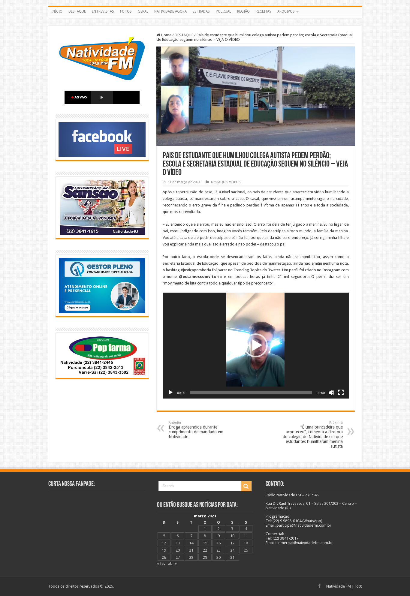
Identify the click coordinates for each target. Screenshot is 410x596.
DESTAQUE (77, 11)
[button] (256, 345)
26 (164, 557)
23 (218, 550)
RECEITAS (263, 11)
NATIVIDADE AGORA (170, 11)
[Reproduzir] (170, 393)
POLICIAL (223, 11)
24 (232, 550)
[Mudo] (331, 393)
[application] (256, 346)
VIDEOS (234, 182)
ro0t (358, 586)
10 (232, 536)
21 (191, 550)
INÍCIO (56, 11)
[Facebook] (319, 586)
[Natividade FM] (205, 17)
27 (178, 557)
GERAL (143, 11)
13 (178, 543)
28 (191, 557)
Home (165, 35)
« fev (161, 563)
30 (218, 557)
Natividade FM (338, 586)
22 (205, 550)
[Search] (246, 486)
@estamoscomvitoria (200, 276)
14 (191, 543)
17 (232, 543)
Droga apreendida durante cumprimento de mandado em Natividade (196, 430)
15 (205, 543)
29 (205, 557)
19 (164, 550)
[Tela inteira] (341, 393)
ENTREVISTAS (103, 11)
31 (232, 557)
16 (218, 543)
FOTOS (126, 11)
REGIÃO (243, 11)
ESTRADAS (201, 11)
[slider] (251, 392)
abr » (172, 563)
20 (178, 550)
